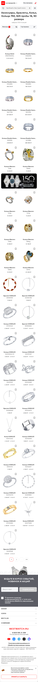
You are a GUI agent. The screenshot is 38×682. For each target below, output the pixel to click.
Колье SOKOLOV (9, 437)
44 (27, 559)
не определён (10, 3)
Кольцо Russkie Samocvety (28, 55)
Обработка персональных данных (19, 645)
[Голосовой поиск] (29, 8)
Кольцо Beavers (9, 167)
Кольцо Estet (9, 55)
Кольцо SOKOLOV (10, 325)
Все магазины (28, 3)
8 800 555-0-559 (19, 633)
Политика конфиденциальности (19, 643)
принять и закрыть (19, 677)
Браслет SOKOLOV (10, 297)
